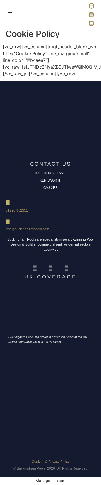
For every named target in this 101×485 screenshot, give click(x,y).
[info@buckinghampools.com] (8, 221)
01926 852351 (17, 210)
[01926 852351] (8, 202)
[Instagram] (91, 6)
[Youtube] (91, 23)
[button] (10, 14)
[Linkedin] (91, 14)
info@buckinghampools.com (27, 229)
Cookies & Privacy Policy (51, 462)
